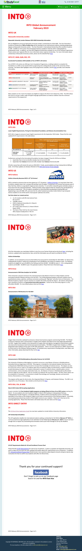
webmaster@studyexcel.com (40, 545)
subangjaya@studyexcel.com (68, 549)
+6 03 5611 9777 (63, 546)
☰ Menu (6, 6)
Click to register (64, 7)
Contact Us (76, 7)
